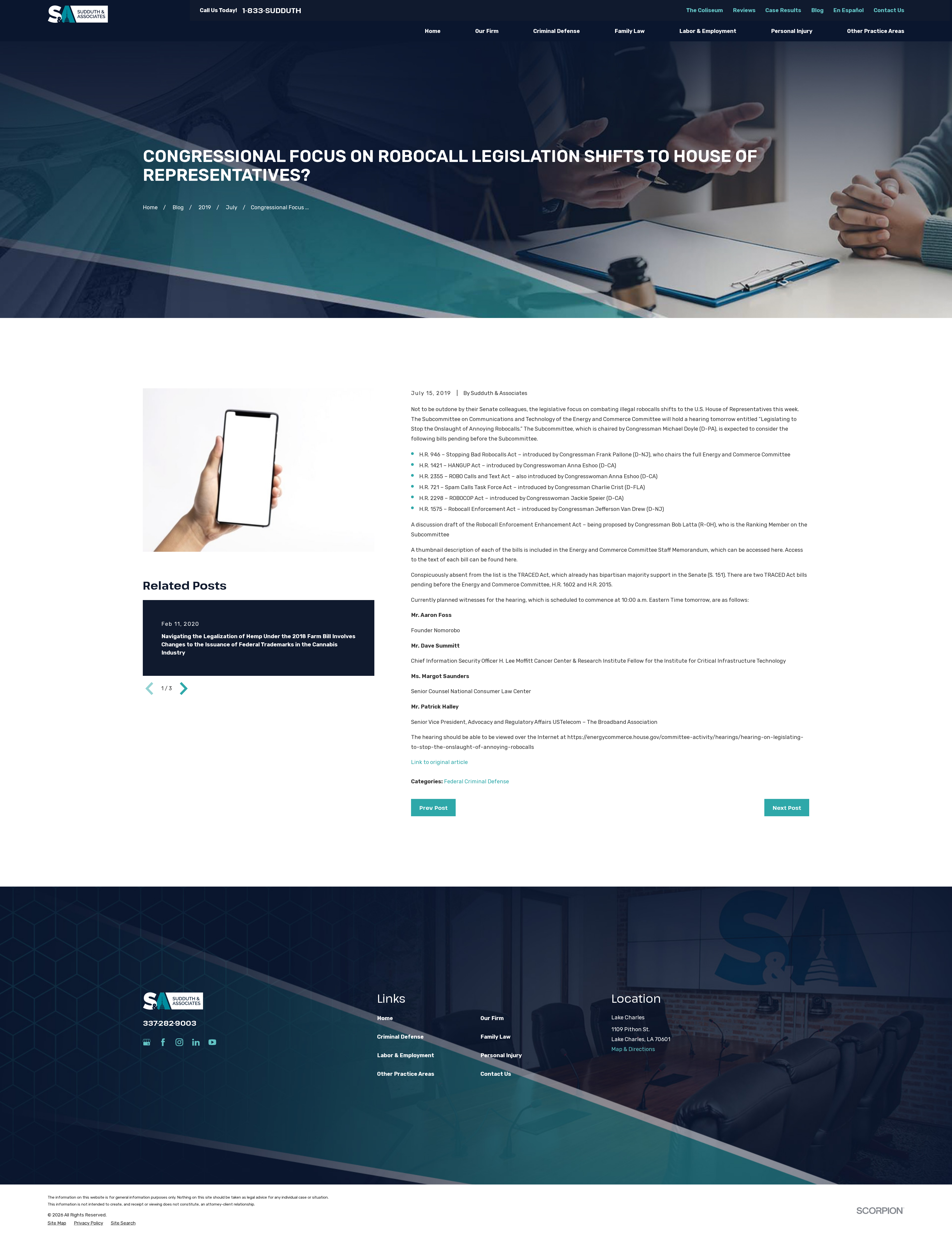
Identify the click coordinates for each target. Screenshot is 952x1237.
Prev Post (433, 807)
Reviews (744, 10)
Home (385, 1018)
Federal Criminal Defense (476, 781)
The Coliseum (704, 10)
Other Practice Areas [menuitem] (875, 31)
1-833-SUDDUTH (271, 10)
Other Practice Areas (405, 1074)
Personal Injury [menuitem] (791, 31)
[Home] (78, 14)
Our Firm (492, 1018)
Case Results (783, 10)
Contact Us (889, 10)
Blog (817, 10)
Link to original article (440, 762)
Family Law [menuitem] (630, 31)
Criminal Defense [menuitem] (556, 31)
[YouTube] (212, 1042)
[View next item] (183, 688)
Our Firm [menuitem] (487, 31)
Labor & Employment (405, 1055)
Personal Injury (501, 1055)
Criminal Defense (400, 1036)
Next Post (787, 807)
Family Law (495, 1036)
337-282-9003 (169, 1023)
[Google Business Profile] (146, 1042)
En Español (848, 10)
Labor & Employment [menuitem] (707, 31)
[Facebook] (163, 1042)
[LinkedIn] (196, 1042)
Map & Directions (633, 1049)
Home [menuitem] (433, 31)
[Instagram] (179, 1042)
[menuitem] (57, 1223)
